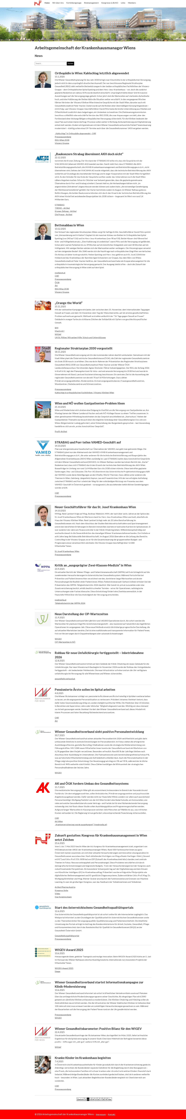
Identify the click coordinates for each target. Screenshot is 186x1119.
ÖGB (57, 282)
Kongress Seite (61, 890)
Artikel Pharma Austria (65, 887)
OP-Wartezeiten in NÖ (65, 642)
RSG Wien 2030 (62, 289)
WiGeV (58, 334)
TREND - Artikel (62, 208)
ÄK (56, 285)
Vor (109, 1099)
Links (123, 3)
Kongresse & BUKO (109, 3)
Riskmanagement (91, 3)
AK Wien (59, 821)
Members (132, 3)
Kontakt (111, 1114)
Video (57, 893)
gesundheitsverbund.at (65, 678)
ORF (57, 276)
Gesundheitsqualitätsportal (67, 935)
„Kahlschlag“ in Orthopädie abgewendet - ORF (75, 133)
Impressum (101, 1114)
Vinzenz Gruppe (62, 143)
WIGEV (58, 639)
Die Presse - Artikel (63, 214)
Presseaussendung (63, 136)
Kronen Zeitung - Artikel (65, 211)
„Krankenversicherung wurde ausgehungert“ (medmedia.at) (81, 824)
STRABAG (59, 204)
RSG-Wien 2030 (62, 140)
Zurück (80, 1099)
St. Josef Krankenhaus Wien (67, 551)
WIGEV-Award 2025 (64, 968)
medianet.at (60, 272)
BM (56, 327)
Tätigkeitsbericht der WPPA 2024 (70, 603)
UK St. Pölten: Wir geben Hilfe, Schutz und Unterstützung (80, 337)
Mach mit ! (59, 331)
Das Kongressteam (63, 897)
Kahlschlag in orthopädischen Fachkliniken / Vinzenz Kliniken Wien (84, 392)
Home (47, 3)
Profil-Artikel (61, 431)
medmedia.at (60, 600)
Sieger (57, 971)
